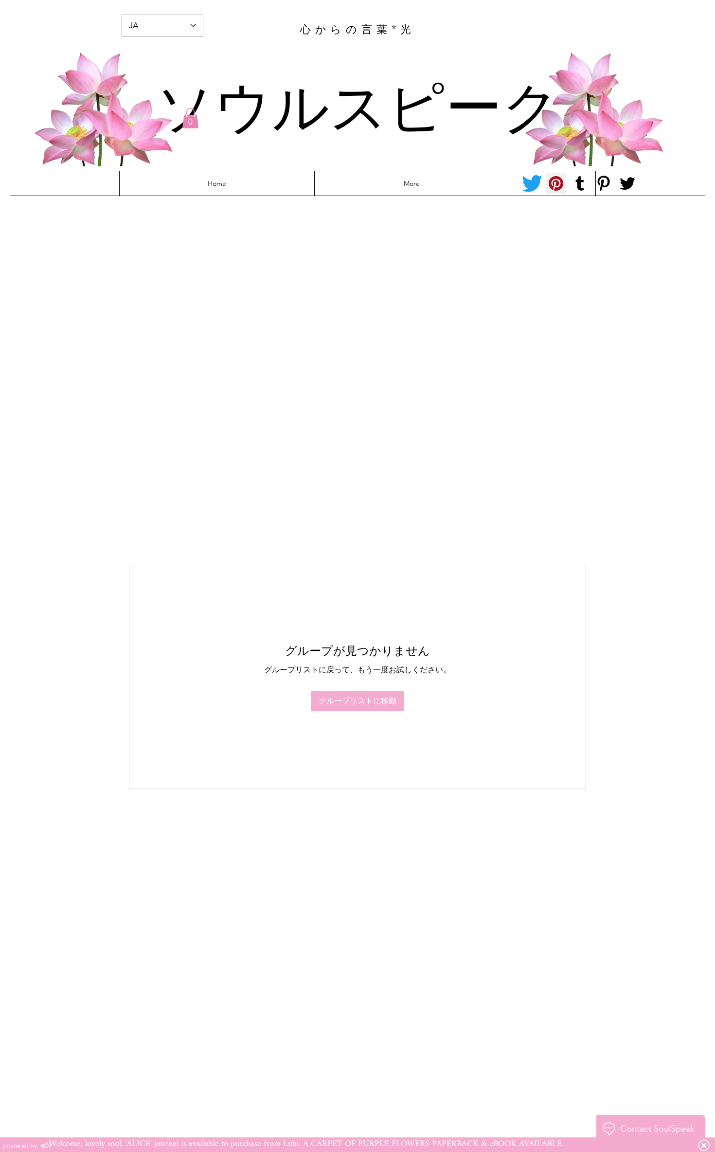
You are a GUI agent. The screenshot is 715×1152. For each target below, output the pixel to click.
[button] (190, 118)
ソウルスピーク (358, 103)
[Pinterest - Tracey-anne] (556, 183)
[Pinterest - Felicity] (603, 183)
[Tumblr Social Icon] (580, 183)
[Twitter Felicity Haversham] (627, 183)
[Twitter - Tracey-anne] (532, 183)
